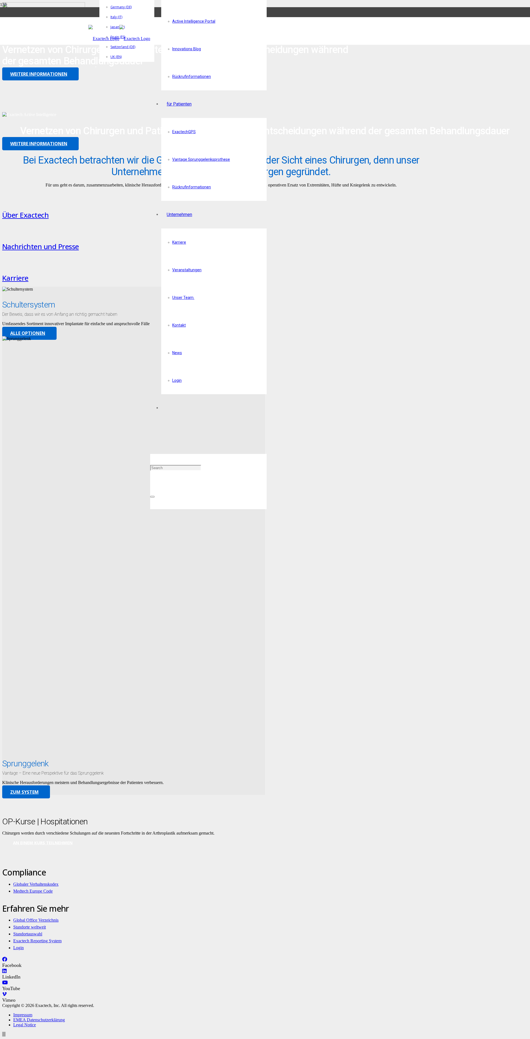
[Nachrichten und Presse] (89, 228)
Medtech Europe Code (33, 891)
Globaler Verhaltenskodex (36, 884)
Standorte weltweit (29, 927)
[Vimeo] (4, 994)
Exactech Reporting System (37, 940)
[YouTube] (5, 982)
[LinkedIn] (4, 971)
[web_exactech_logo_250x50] (119, 38)
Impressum (22, 1014)
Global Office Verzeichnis (36, 920)
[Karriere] (89, 260)
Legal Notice (24, 1024)
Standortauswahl (27, 934)
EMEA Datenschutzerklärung (39, 1019)
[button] (152, 440)
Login (18, 947)
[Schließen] (152, 497)
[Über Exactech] (89, 196)
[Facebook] (4, 959)
